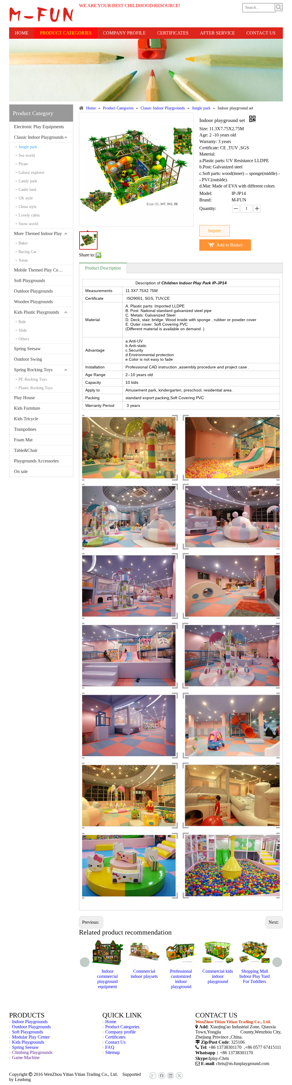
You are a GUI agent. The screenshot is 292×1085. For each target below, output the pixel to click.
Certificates (115, 1037)
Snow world (28, 224)
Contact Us (115, 1042)
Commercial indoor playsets (144, 974)
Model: (205, 193)
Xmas (23, 260)
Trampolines (25, 429)
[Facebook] (161, 1075)
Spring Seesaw (27, 348)
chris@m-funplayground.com (242, 1063)
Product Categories (122, 1026)
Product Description (103, 268)
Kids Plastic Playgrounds (36, 312)
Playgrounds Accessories (36, 460)
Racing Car (27, 252)
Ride (22, 322)
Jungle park (28, 147)
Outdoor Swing (28, 359)
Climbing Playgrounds (32, 1052)
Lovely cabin (29, 215)
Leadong (23, 1079)
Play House (24, 397)
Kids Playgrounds (28, 1042)
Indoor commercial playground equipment (107, 979)
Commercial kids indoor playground (217, 976)
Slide (23, 330)
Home (110, 1021)
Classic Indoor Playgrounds (39, 137)
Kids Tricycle (26, 418)
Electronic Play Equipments (39, 126)
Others (24, 339)
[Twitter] (179, 1075)
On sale (21, 471)
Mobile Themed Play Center (39, 270)
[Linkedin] (170, 1075)
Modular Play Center (31, 1037)
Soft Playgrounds (29, 280)
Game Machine (26, 1057)
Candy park (28, 181)
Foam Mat (23, 439)
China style (27, 207)
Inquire (214, 230)
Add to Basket (229, 244)
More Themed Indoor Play (38, 233)
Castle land (27, 189)
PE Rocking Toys (33, 379)
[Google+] (152, 1075)
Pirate (23, 164)
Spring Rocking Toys (33, 369)
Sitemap (112, 1052)
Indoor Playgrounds (30, 1021)
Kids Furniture (27, 408)
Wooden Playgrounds (33, 301)
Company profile (120, 1031)
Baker (23, 243)
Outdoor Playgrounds (33, 291)
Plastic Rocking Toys (35, 388)
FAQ (109, 1047)
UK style (26, 198)
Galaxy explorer (31, 172)
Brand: (205, 199)
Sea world (27, 155)
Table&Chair (25, 450)
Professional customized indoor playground (181, 979)
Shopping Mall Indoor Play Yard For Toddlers (254, 976)
